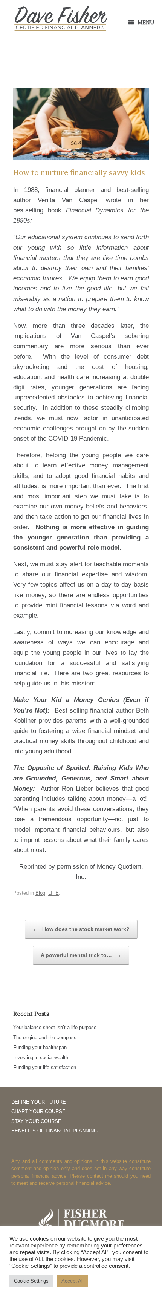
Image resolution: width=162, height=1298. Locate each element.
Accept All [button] (72, 1281)
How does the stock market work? (81, 929)
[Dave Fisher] (60, 18)
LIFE (53, 893)
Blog (40, 893)
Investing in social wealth (40, 1057)
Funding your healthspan (40, 1047)
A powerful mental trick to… (81, 955)
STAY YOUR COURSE (36, 1121)
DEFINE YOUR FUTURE (38, 1102)
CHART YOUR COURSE (38, 1111)
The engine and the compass (44, 1037)
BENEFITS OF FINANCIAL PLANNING (54, 1131)
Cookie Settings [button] (31, 1281)
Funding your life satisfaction (44, 1067)
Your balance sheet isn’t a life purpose (54, 1027)
